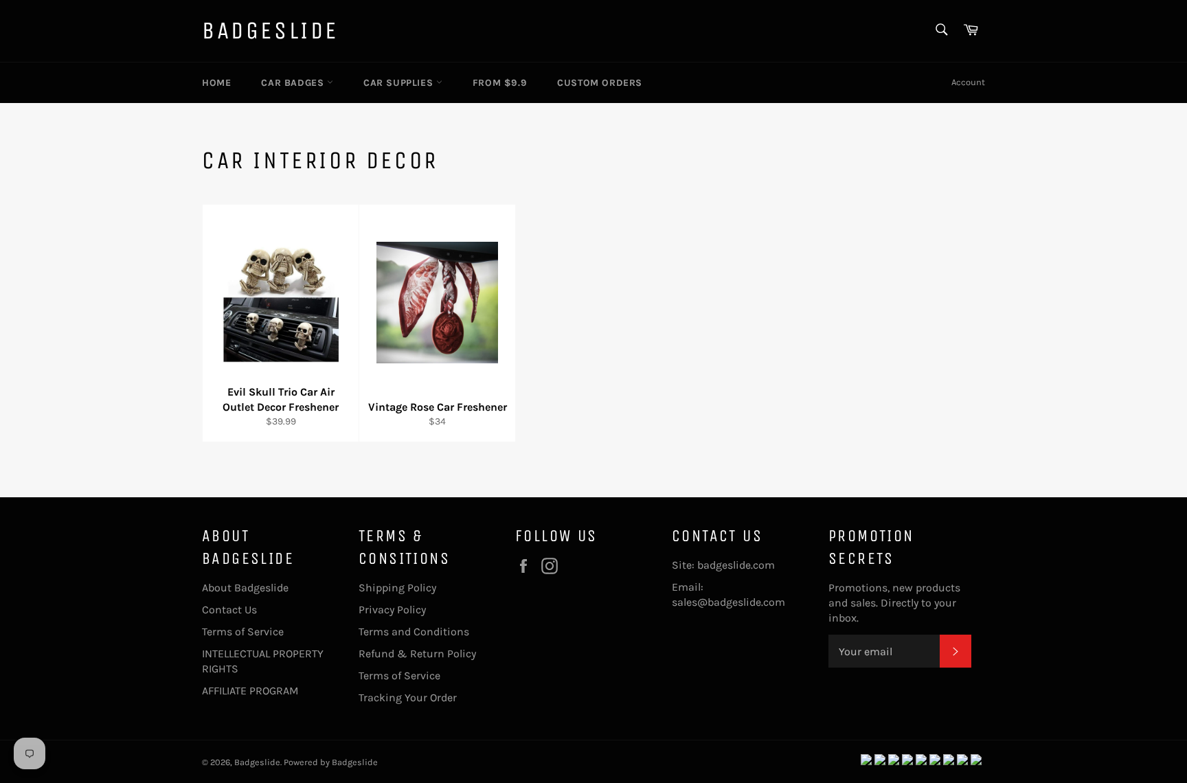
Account (968, 82)
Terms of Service (243, 631)
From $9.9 (500, 83)
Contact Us (229, 609)
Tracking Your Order (408, 697)
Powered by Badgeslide (331, 762)
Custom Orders (599, 83)
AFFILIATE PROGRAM (250, 690)
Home (216, 83)
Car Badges (294, 83)
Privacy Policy (392, 609)
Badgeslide (270, 30)
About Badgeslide (245, 587)
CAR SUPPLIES (399, 83)
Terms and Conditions (414, 631)
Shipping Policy (397, 587)
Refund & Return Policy (417, 653)
